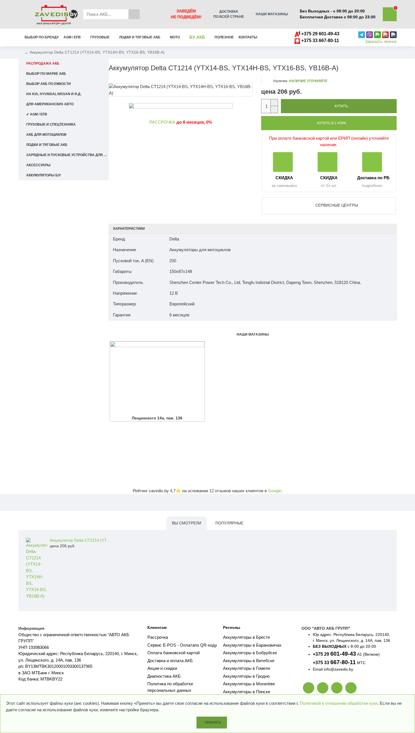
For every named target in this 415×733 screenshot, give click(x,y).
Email (318, 669)
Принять (213, 723)
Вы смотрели (186, 523)
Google (274, 490)
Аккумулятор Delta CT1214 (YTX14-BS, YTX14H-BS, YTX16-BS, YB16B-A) (81, 540)
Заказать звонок (381, 41)
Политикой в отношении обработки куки (338, 703)
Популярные (229, 523)
